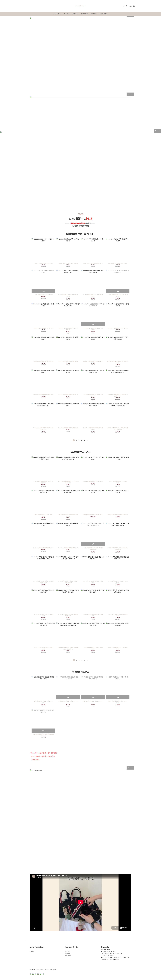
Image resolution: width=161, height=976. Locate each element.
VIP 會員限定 (103, 14)
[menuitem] (74, 440)
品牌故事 (93, 14)
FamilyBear (57, 14)
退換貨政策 (84, 14)
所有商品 (66, 14)
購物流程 (75, 14)
